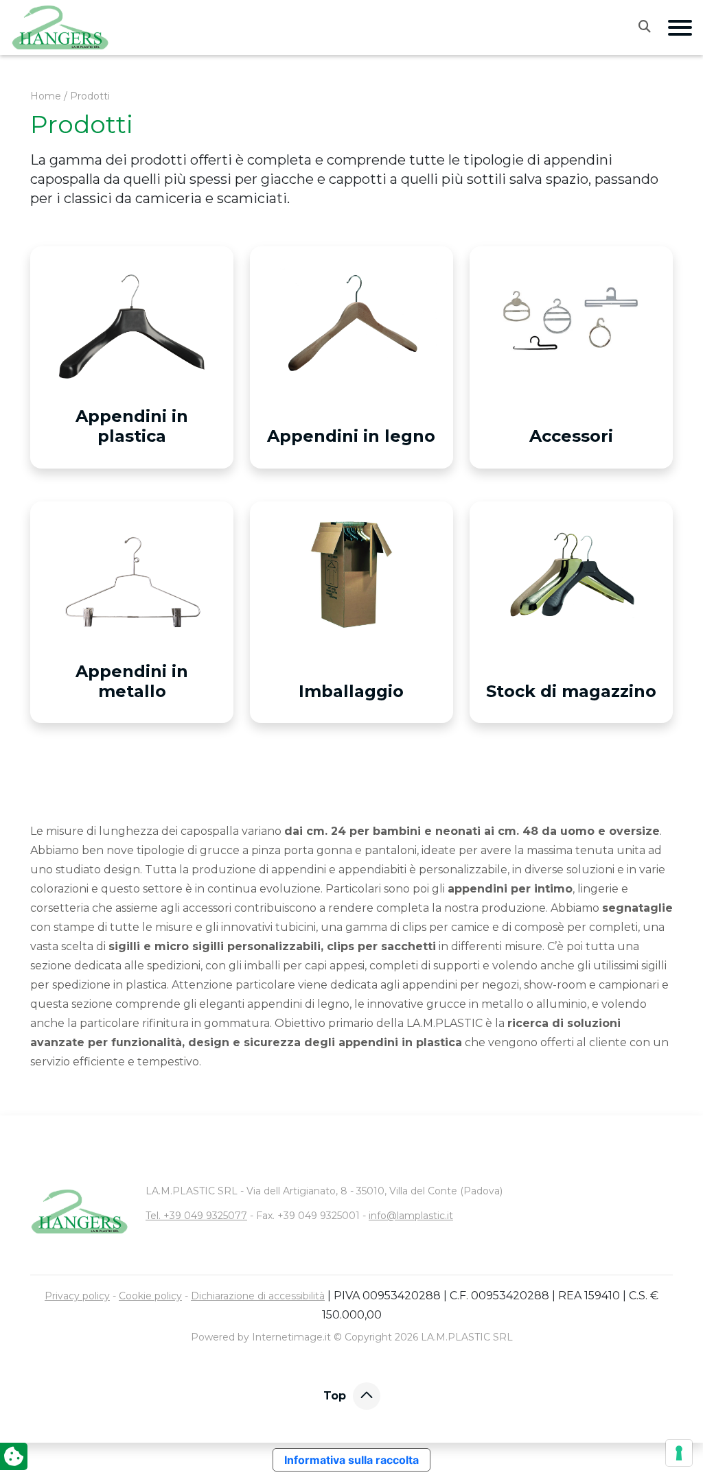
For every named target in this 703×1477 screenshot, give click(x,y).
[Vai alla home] (60, 27)
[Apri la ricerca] (653, 26)
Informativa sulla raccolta (351, 1460)
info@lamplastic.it (411, 1215)
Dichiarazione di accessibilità (258, 1296)
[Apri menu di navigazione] (680, 28)
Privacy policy (77, 1296)
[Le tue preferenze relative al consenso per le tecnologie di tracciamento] (679, 1453)
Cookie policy (150, 1296)
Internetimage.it (291, 1337)
